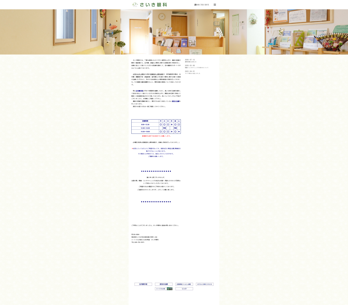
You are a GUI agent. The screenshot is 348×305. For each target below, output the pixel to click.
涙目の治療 (175, 101)
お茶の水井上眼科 (138, 74)
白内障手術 (139, 91)
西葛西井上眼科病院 (156, 74)
